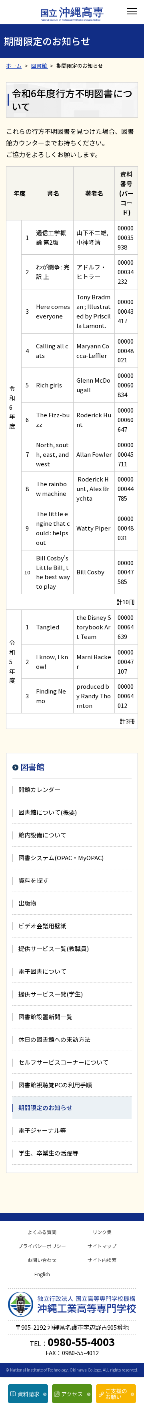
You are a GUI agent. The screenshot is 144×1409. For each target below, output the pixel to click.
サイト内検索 (102, 1259)
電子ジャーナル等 (42, 1130)
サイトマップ (102, 1245)
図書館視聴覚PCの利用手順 (55, 1085)
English (42, 1274)
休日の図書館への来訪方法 (54, 1039)
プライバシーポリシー (42, 1245)
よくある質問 (42, 1231)
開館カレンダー (39, 789)
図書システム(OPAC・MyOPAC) (61, 857)
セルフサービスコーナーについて (63, 1062)
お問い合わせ (42, 1259)
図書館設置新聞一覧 (45, 1016)
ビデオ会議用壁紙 (42, 926)
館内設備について (42, 835)
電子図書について (42, 971)
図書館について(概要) (47, 812)
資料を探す (33, 880)
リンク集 (102, 1231)
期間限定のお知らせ (45, 1107)
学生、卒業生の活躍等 (48, 1153)
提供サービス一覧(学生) (50, 994)
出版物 (27, 903)
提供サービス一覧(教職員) (53, 948)
